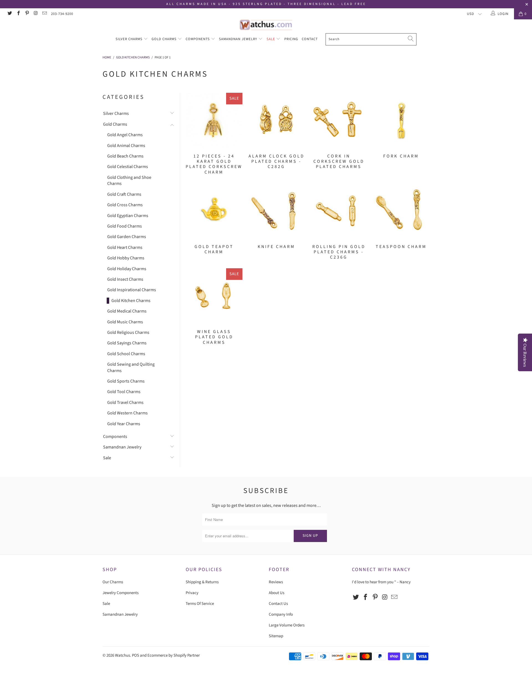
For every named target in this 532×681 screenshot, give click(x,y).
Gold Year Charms (123, 424)
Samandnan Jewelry (238, 39)
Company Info (281, 614)
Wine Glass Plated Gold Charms (214, 296)
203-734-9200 (62, 13)
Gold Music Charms (125, 322)
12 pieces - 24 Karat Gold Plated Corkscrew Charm (214, 120)
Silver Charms (130, 39)
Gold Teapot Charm (214, 211)
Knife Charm (276, 211)
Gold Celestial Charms (127, 167)
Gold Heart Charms (124, 247)
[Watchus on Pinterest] (26, 13)
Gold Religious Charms (128, 332)
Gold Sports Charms (126, 381)
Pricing (291, 39)
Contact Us (278, 604)
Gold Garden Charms (126, 237)
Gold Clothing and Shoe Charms (129, 180)
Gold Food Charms (124, 226)
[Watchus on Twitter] (9, 13)
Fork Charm (401, 120)
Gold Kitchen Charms (130, 301)
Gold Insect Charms (125, 279)
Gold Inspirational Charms (131, 290)
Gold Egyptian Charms (127, 216)
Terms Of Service (200, 604)
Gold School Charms (126, 354)
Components (198, 39)
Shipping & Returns (202, 582)
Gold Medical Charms (127, 311)
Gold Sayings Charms (127, 343)
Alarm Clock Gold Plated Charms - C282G (276, 120)
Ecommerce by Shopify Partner (173, 655)
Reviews (276, 582)
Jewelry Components (121, 593)
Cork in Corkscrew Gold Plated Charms (338, 120)
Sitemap (276, 636)
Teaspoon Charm (401, 211)
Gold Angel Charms (125, 135)
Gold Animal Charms (126, 146)
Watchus (122, 655)
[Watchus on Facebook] (18, 13)
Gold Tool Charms (123, 392)
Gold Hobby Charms (125, 258)
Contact (310, 39)
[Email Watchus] (44, 13)
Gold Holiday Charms (126, 269)
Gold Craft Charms (124, 194)
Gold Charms (165, 39)
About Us (276, 593)
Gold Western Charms (127, 413)
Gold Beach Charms (125, 156)
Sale (271, 39)
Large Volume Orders (287, 625)
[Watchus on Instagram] (35, 13)
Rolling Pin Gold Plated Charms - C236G (338, 211)
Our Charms (113, 582)
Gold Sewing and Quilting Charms (131, 367)
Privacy (192, 593)
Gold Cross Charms (125, 205)
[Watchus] (266, 24)
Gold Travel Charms (125, 402)
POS (135, 655)
